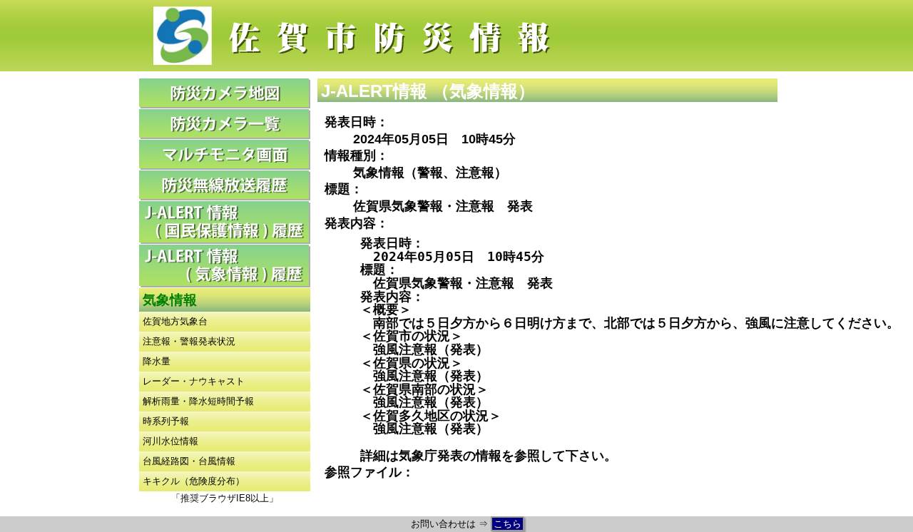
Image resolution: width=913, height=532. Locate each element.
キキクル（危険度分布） (194, 481)
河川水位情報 (170, 441)
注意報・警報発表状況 (189, 341)
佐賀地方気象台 (175, 321)
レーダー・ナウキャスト (194, 381)
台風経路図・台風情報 (189, 461)
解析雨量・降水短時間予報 (198, 401)
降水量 (156, 361)
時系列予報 (166, 421)
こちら (507, 523)
